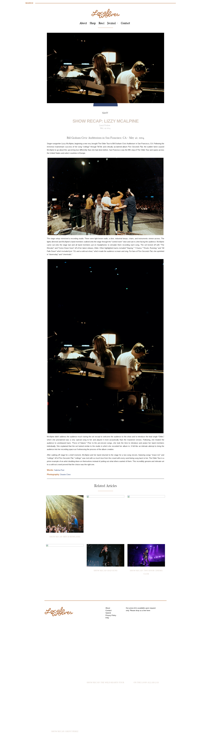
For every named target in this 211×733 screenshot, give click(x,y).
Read (101, 23)
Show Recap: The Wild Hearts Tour (105, 682)
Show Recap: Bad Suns (105, 570)
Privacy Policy (111, 615)
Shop (93, 23)
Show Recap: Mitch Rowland (64, 537)
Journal (111, 23)
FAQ (107, 618)
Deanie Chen (65, 474)
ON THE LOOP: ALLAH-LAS (146, 682)
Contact (125, 23)
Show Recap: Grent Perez (64, 731)
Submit (108, 613)
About (83, 23)
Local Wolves (104, 125)
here (148, 610)
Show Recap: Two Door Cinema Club (146, 572)
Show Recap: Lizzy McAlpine (106, 121)
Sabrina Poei (59, 470)
